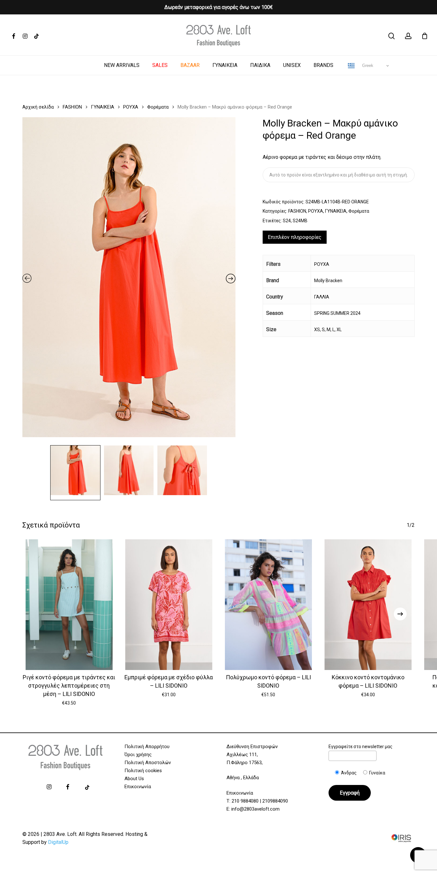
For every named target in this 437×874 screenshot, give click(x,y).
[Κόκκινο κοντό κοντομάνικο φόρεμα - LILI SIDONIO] (368, 604)
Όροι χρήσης (138, 754)
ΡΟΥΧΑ (130, 107)
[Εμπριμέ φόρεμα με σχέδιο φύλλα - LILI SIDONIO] (169, 604)
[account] (408, 36)
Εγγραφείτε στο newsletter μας (361, 746)
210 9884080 (245, 801)
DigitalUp (58, 842)
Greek (367, 65)
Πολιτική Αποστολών (147, 762)
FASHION (72, 107)
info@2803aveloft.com (255, 809)
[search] (391, 36)
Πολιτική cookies (143, 770)
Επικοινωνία (137, 786)
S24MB (300, 220)
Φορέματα (158, 107)
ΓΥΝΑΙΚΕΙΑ (102, 107)
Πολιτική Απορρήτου (147, 746)
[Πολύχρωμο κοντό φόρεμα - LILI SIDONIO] (268, 604)
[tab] (295, 237)
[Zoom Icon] (128, 279)
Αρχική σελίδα (38, 107)
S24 (287, 220)
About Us (134, 778)
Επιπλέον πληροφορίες (295, 237)
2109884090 (275, 801)
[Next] (400, 614)
